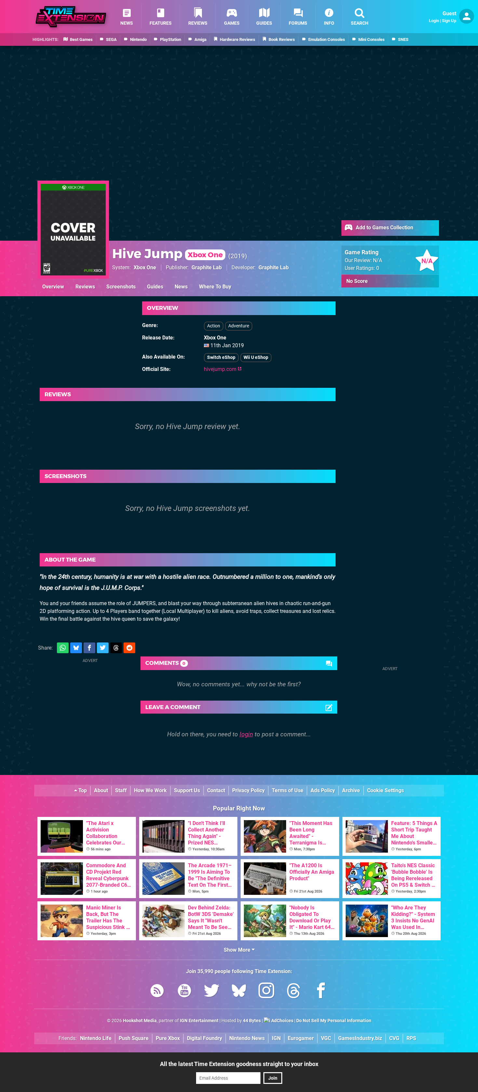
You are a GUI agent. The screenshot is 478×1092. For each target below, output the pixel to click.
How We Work (150, 790)
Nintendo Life (96, 1038)
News (181, 287)
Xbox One (145, 267)
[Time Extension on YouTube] (184, 992)
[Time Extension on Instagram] (266, 992)
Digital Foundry (204, 1038)
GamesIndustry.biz (360, 1038)
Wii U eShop (256, 357)
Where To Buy (215, 287)
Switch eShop (221, 357)
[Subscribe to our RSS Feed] (157, 992)
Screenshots (121, 287)
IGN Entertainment (199, 1020)
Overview (53, 287)
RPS (411, 1038)
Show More (238, 950)
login (246, 734)
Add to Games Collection (383, 227)
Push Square (134, 1038)
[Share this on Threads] (116, 647)
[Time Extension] (71, 16)
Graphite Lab (207, 267)
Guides (155, 287)
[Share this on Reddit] (129, 647)
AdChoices (281, 1020)
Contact (216, 790)
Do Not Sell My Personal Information (333, 1020)
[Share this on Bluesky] (76, 647)
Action (213, 326)
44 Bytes (252, 1020)
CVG (394, 1038)
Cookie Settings (385, 790)
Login (434, 20)
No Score (357, 281)
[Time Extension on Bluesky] (239, 992)
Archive (351, 790)
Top (82, 790)
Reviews (85, 287)
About (101, 790)
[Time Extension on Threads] (294, 992)
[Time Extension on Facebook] (321, 992)
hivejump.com (221, 369)
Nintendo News (247, 1038)
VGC (326, 1038)
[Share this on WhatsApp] (63, 647)
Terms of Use (287, 790)
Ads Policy (323, 790)
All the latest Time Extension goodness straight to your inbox (239, 1063)
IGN (276, 1038)
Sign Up (449, 20)
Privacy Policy (248, 790)
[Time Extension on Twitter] (212, 992)
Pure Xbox (168, 1038)
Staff (121, 790)
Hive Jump (167, 253)
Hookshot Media (140, 1020)
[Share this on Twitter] (103, 647)
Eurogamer (301, 1038)
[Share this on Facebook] (89, 647)
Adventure (238, 326)
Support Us (187, 790)
